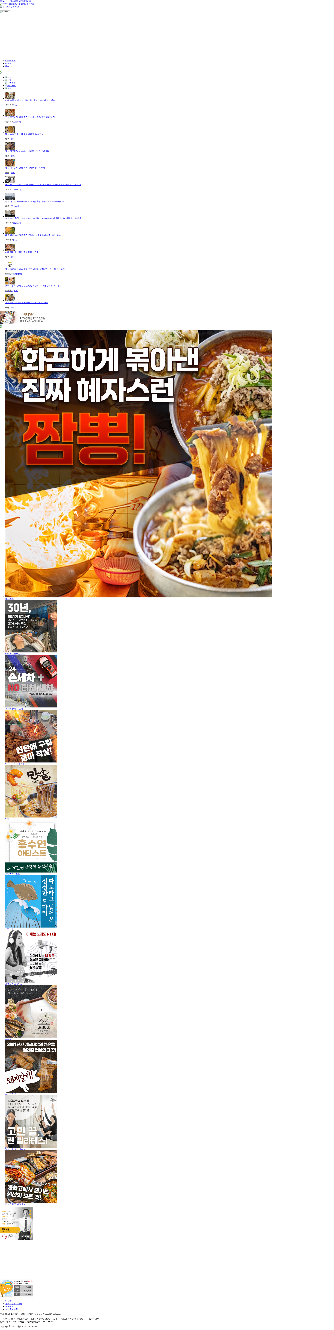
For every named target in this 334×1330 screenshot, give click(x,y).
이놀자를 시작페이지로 (20, 1)
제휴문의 (9, 1306)
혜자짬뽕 (9, 599)
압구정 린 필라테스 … (15, 1149)
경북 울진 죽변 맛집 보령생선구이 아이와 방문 (26, 302)
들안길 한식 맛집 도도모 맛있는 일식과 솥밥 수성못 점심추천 (33, 286)
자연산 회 (9, 929)
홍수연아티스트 (12, 874)
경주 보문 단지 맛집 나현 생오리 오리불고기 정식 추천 (30, 100)
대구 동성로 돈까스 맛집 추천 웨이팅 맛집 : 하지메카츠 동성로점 (35, 269)
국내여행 (17, 122)
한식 (15, 105)
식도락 (8, 63)
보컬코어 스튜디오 (13, 984)
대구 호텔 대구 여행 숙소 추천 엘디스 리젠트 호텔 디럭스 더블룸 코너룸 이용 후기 (43, 184)
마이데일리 (10, 61)
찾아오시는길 (11, 1309)
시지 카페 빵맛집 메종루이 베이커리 (22, 252)
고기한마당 (10, 1094)
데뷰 (7, 66)
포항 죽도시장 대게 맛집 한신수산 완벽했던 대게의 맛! (30, 117)
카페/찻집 (17, 274)
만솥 (7, 819)
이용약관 (9, 1301)
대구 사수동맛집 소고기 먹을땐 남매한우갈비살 (27, 151)
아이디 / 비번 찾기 (27, 4)
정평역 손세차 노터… (15, 709)
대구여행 (17, 189)
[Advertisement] (167, 39)
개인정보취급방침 (13, 1304)
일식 (16, 290)
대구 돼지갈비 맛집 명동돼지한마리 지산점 (25, 168)
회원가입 (13, 4)
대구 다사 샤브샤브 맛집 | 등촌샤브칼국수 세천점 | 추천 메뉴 (33, 235)
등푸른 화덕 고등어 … (15, 1204)
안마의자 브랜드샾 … (15, 654)
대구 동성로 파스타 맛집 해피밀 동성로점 (24, 134)
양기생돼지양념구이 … (16, 764)
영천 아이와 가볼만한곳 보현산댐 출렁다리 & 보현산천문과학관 (34, 201)
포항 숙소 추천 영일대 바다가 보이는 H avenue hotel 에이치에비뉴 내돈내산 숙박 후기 (44, 218)
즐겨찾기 (4, 1)
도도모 (8, 1039)
